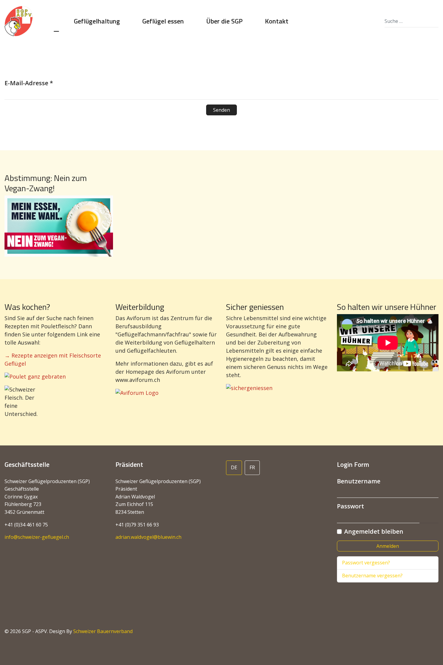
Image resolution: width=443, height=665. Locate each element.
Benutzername (358, 481)
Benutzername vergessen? (372, 575)
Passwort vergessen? (366, 562)
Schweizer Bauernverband (103, 631)
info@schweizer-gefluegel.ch (37, 537)
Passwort (350, 506)
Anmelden (387, 546)
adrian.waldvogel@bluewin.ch (148, 537)
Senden (221, 110)
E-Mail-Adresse (29, 83)
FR (252, 467)
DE (234, 467)
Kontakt (276, 21)
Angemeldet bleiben (373, 531)
